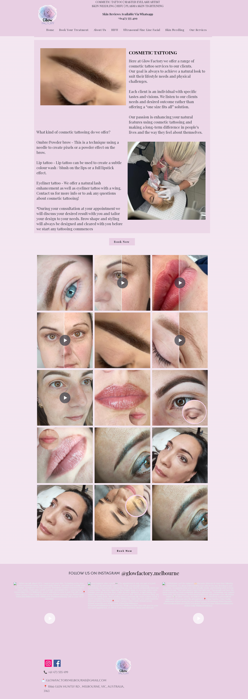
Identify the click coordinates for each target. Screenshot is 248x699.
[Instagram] (48, 663)
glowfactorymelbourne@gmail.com (76, 680)
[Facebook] (57, 663)
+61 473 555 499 (58, 672)
